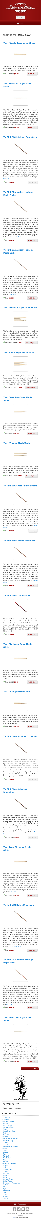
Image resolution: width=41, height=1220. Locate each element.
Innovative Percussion (10, 1146)
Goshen (5, 1136)
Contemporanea (8, 1121)
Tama (4, 1187)
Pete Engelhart (7, 1169)
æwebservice (20, 1215)
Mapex (4, 1154)
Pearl (4, 1167)
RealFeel (5, 1173)
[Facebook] (14, 1209)
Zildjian (5, 1198)
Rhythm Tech (7, 1181)
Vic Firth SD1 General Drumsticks (19, 540)
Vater (4, 1192)
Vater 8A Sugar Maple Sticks (16, 691)
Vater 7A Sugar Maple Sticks (16, 442)
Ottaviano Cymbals (9, 1163)
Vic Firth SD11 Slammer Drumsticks (20, 736)
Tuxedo (7, 1144)
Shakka (5, 1185)
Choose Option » (31, 343)
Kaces (4, 1150)
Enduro (7, 1142)
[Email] (27, 1209)
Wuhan (5, 1196)
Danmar (5, 1123)
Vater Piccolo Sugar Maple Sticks (19, 42)
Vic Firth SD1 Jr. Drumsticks (16, 595)
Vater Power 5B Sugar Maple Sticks (20, 307)
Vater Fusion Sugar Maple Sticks (18, 352)
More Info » (7, 179)
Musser (5, 1162)
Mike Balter (6, 1158)
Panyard (5, 1165)
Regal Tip (5, 1175)
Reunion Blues (7, 1179)
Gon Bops (6, 1135)
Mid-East (5, 1156)
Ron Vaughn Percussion (11, 1183)
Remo (4, 1177)
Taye (4, 1188)
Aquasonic (6, 1117)
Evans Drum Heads (9, 1131)
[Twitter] (18, 1209)
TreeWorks (6, 1190)
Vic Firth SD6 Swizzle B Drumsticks (20, 485)
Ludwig (5, 1152)
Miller (4, 1160)
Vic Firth (5, 1194)
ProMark (5, 1171)
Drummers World (8, 1127)
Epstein (5, 1129)
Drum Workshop (8, 1125)
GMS (4, 1133)
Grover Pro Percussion (10, 1139)
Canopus (5, 1119)
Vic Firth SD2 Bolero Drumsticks (18, 904)
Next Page (35, 1069)
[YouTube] (23, 1209)
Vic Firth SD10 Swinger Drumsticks (20, 137)
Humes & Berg (7, 1140)
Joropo (4, 1148)
